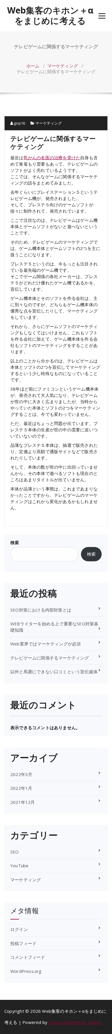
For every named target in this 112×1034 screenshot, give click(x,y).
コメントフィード (27, 957)
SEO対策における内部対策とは (40, 610)
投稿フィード (23, 943)
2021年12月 (22, 802)
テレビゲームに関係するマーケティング (49, 658)
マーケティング (62, 66)
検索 (14, 542)
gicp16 (19, 123)
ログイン (19, 929)
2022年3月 (21, 774)
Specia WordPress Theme (75, 1022)
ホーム (33, 66)
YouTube (19, 865)
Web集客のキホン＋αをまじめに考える (50, 15)
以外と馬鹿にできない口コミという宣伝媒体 (54, 671)
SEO (14, 852)
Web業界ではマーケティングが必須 (45, 644)
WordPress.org (26, 971)
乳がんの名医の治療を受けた (52, 157)
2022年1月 (21, 788)
